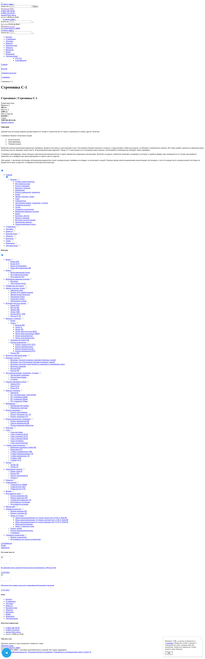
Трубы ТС (14, 467)
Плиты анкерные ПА (19, 496)
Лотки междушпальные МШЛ (27, 334)
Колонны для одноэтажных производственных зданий (32, 362)
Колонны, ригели (22, 216)
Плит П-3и (14, 386)
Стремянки (14, 533)
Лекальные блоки (17, 297)
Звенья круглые (16, 290)
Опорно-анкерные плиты (25, 224)
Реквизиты (10, 54)
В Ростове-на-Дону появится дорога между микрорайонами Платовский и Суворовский (27, 585)
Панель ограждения (18, 537)
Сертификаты (20, 60)
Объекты (9, 48)
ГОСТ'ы (18, 58)
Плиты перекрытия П (24, 347)
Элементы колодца (22, 205)
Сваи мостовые (16, 432)
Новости (9, 43)
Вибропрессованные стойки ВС (23, 447)
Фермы (9, 491)
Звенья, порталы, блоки (24, 196)
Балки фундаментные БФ (20, 268)
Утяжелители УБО (18, 487)
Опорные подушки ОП (19, 340)
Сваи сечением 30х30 (19, 434)
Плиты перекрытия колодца (21, 530)
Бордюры (14, 281)
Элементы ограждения (24, 209)
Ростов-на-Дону (7, 9)
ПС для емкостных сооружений (23, 395)
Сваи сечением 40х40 (19, 439)
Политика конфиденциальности (14, 652)
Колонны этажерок (18, 366)
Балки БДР (14, 262)
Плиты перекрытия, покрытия (27, 192)
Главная (9, 175)
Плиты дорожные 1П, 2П (20, 414)
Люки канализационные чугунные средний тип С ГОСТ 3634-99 (41, 520)
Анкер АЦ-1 (15, 384)
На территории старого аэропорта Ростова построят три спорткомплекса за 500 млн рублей (28, 567)
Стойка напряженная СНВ (21, 452)
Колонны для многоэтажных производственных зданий (33, 360)
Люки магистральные (24, 524)
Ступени (14, 379)
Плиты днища (16, 528)
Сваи (17, 199)
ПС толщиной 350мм (19, 401)
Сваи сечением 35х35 (19, 436)
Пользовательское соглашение (40, 652)
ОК (169, 653)
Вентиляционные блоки (20, 272)
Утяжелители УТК (18, 489)
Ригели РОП (15, 368)
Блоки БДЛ (14, 305)
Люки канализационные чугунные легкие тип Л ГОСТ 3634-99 (41, 518)
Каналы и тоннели (22, 188)
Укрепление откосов (23, 222)
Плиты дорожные (22, 186)
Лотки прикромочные (24, 336)
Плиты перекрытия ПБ (19, 421)
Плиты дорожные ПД (19, 417)
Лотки (13, 323)
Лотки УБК (15, 312)
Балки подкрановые (18, 266)
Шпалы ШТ (10, 507)
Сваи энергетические (19, 443)
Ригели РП (14, 371)
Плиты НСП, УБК (17, 314)
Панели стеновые (22, 218)
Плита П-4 (14, 388)
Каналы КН (20, 325)
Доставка (9, 41)
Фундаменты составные (20, 502)
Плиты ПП (14, 353)
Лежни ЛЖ (14, 310)
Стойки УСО (15, 460)
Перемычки (20, 190)
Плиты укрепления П (19, 476)
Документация (12, 56)
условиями (169, 643)
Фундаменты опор (22, 184)
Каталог (9, 37)
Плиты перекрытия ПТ (24, 349)
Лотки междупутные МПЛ (26, 331)
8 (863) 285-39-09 (8, 11)
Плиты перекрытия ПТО (25, 351)
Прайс (8, 52)
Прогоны (9, 428)
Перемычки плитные (19, 408)
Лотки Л (18, 327)
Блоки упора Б (16, 471)
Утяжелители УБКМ (18, 485)
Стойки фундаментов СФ (20, 500)
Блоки (17, 194)
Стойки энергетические (25, 182)
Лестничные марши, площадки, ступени (31, 203)
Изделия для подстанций (25, 220)
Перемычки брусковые (19, 406)
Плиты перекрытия (18, 342)
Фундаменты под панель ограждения (25, 539)
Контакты (10, 50)
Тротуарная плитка (18, 283)
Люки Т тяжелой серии (24, 526)
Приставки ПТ (16, 449)
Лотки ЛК (19, 329)
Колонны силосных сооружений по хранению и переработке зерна (37, 364)
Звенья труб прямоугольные (21, 292)
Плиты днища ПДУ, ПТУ (25, 344)
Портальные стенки (18, 301)
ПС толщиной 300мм (19, 399)
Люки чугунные (17, 516)
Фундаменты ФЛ (17, 277)
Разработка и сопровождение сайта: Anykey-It (72, 652)
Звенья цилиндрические (20, 294)
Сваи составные (16, 441)
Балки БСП (15, 264)
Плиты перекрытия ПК (19, 423)
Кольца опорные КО (18, 511)
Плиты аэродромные (18, 412)
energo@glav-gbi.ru (8, 15)
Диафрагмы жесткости (15, 286)
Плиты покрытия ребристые (21, 425)
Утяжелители (20, 201)
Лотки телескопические (24, 338)
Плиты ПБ (14, 473)
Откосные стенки (17, 299)
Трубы (17, 207)
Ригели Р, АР (15, 316)
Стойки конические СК (20, 456)
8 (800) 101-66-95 (8, 13)
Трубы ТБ (14, 465)
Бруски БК (14, 308)
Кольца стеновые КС (18, 513)
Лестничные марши (18, 377)
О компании (11, 39)
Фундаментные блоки (19, 275)
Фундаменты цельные (19, 504)
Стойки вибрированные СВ (21, 454)
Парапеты (14, 393)
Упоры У (14, 478)
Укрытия (9, 480)
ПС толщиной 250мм (19, 397)
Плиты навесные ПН (19, 498)
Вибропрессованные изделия (27, 211)
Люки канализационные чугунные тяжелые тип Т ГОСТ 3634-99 (41, 522)
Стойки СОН (15, 458)
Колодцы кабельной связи (16, 355)
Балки (17, 214)
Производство (11, 45)
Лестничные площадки (19, 375)
